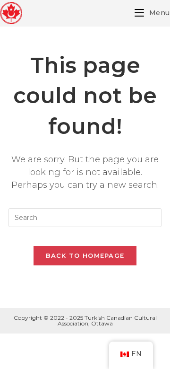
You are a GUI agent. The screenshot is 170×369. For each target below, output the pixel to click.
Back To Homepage (85, 255)
